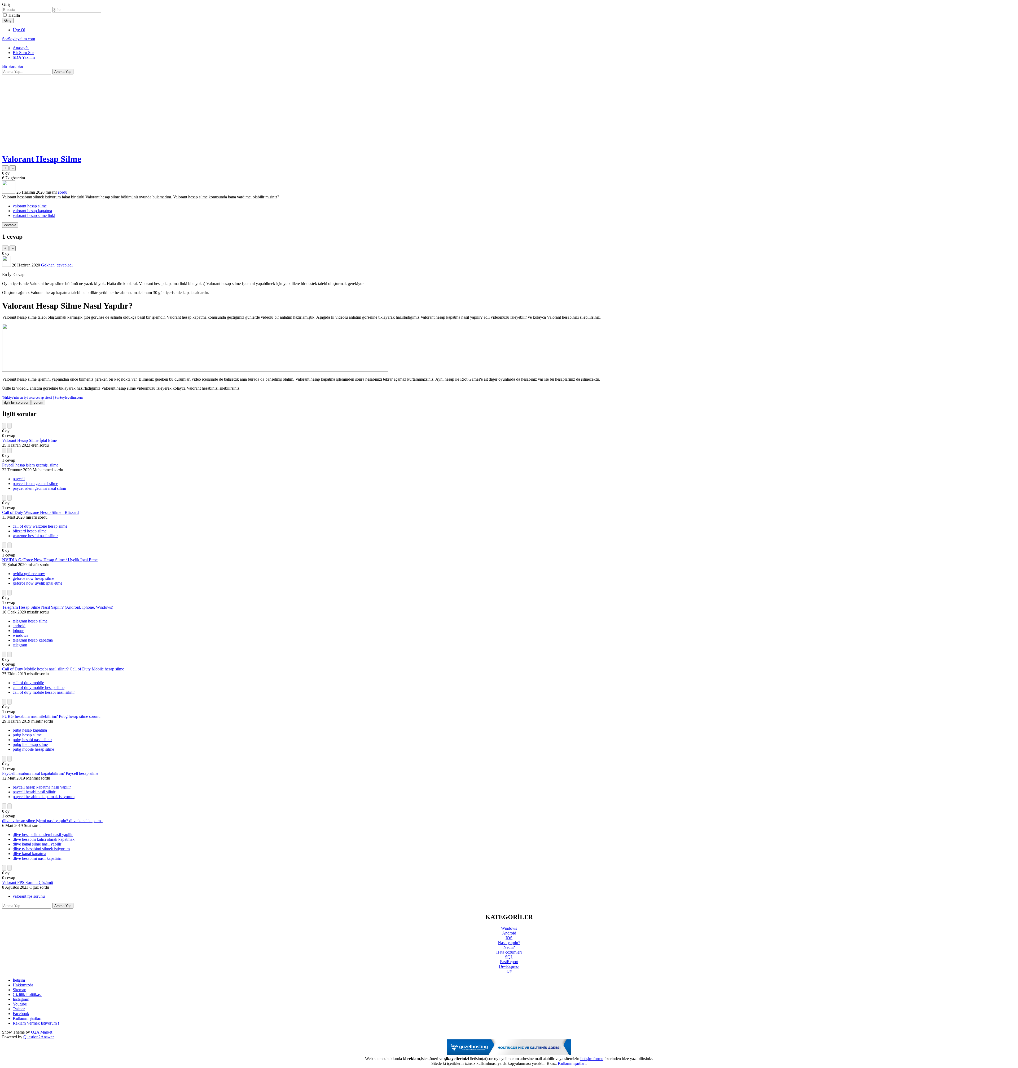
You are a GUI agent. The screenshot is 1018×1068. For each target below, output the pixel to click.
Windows (509, 928)
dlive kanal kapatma (29, 853)
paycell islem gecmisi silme (35, 483)
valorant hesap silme (30, 206)
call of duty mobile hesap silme (38, 687)
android (19, 626)
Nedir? (509, 947)
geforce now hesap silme (33, 578)
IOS (509, 938)
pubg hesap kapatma (30, 730)
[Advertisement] (509, 111)
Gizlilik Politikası (27, 994)
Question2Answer (38, 1037)
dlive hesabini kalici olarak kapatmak (43, 839)
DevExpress (509, 966)
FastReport (509, 961)
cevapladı (65, 265)
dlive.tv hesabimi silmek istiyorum (41, 849)
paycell (19, 479)
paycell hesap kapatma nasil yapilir (42, 787)
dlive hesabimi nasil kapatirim (37, 858)
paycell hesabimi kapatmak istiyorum (43, 796)
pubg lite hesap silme (30, 744)
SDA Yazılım (24, 57)
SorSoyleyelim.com (18, 39)
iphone (18, 630)
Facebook (21, 1013)
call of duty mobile (28, 682)
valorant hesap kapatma (32, 210)
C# (509, 971)
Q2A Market (41, 1032)
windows (20, 635)
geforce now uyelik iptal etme (37, 583)
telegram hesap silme (30, 621)
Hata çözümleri (509, 952)
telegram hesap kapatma (33, 640)
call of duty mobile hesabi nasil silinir (44, 692)
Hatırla (14, 15)
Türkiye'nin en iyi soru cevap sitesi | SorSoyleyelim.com (42, 397)
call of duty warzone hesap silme (40, 526)
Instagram (21, 999)
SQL (509, 957)
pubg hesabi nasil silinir (32, 739)
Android (509, 933)
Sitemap (19, 989)
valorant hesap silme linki (34, 215)
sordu (62, 192)
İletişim (19, 980)
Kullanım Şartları (27, 1018)
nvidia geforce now (29, 573)
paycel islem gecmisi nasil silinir (39, 488)
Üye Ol (19, 30)
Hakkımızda (23, 985)
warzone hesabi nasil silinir (35, 535)
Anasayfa (21, 48)
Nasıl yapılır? (509, 942)
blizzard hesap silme (29, 531)
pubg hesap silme (27, 735)
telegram (20, 645)
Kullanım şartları (572, 1063)
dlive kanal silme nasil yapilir (37, 844)
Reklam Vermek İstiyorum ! (36, 1023)
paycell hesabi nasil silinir (34, 792)
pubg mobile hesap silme (33, 749)
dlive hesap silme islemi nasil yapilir (43, 834)
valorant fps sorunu (29, 896)
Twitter (19, 1009)
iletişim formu (591, 1058)
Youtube (20, 1004)
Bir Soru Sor (23, 52)
